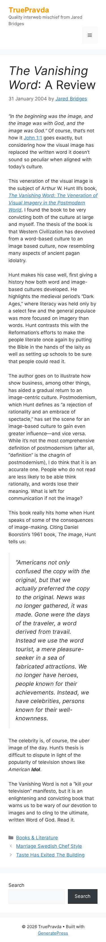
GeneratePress (53, 933)
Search (16, 885)
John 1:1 (33, 138)
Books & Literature (37, 837)
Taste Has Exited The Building (50, 855)
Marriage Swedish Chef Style (49, 846)
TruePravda (28, 10)
